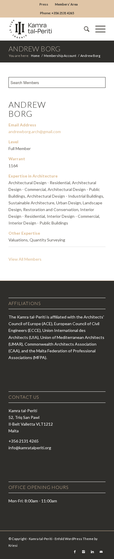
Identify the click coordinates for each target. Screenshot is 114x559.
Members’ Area (66, 4)
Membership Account (60, 56)
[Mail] (101, 551)
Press (43, 4)
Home (35, 56)
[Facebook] (74, 551)
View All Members (25, 259)
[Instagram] (83, 551)
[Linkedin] (92, 551)
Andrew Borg (34, 48)
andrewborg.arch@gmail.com (34, 131)
